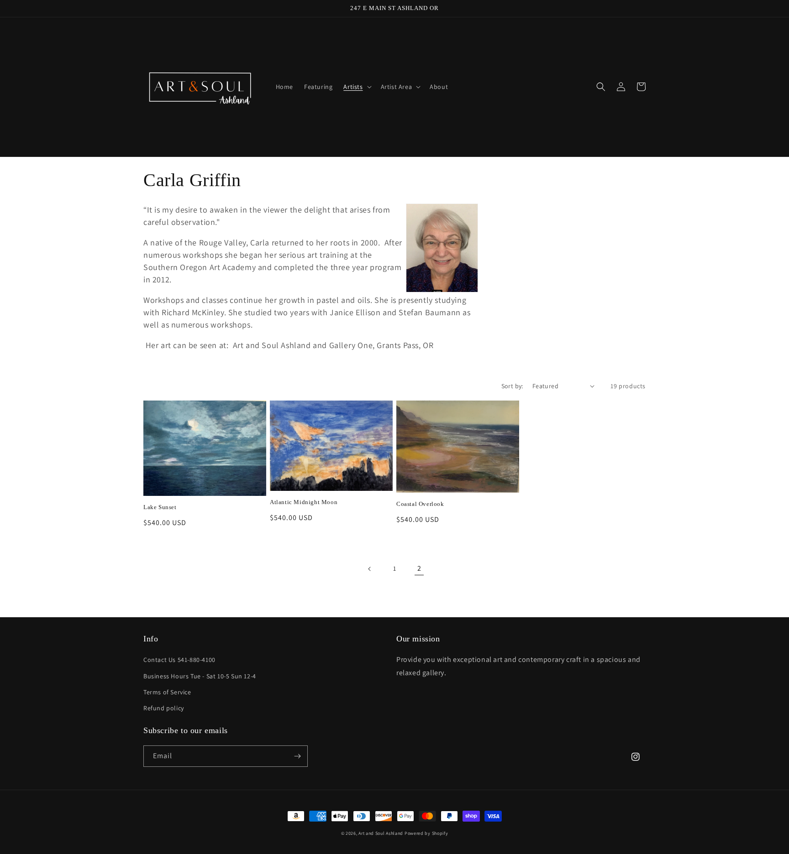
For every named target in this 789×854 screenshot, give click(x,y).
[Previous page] (370, 569)
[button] (356, 86)
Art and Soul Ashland (380, 833)
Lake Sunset (160, 507)
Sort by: (512, 386)
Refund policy (163, 708)
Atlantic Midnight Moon (303, 502)
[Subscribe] (297, 756)
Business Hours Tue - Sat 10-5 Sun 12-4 (199, 676)
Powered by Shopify (426, 833)
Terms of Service (167, 692)
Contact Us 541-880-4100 (179, 660)
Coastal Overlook (420, 503)
